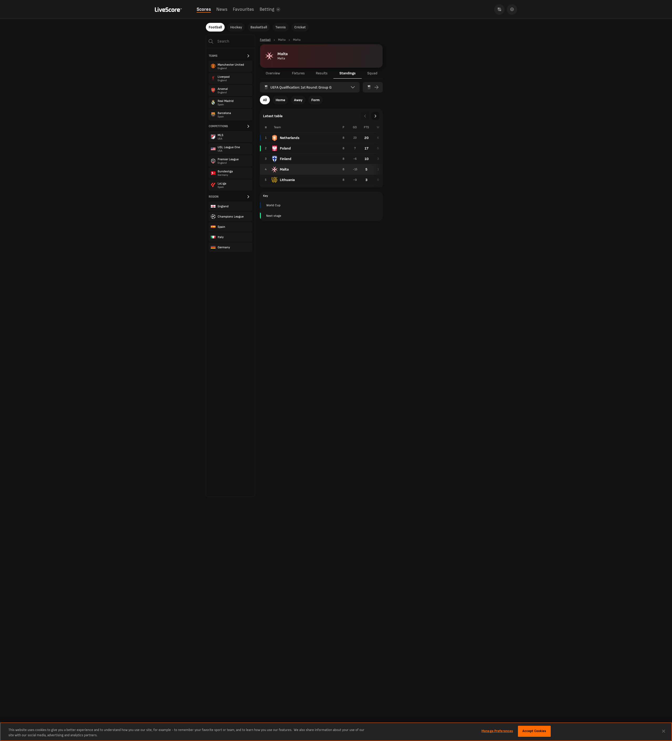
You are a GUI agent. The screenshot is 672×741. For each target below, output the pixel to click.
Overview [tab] (273, 73)
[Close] (663, 731)
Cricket (300, 27)
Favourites (243, 9)
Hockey (236, 27)
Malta (284, 169)
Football (215, 27)
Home (280, 100)
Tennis (280, 27)
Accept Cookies (534, 731)
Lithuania (287, 180)
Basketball (258, 27)
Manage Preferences (497, 731)
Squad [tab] (372, 73)
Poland (285, 148)
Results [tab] (322, 73)
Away (298, 100)
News (221, 9)
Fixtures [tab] (298, 73)
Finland (285, 159)
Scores (204, 9)
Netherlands (290, 138)
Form (315, 100)
